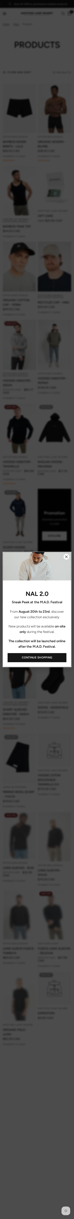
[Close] (66, 557)
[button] (37, 657)
